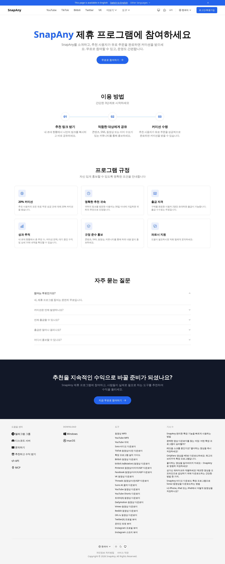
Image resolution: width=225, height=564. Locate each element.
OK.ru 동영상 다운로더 (126, 515)
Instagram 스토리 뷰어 (126, 532)
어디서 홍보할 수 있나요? (48, 339)
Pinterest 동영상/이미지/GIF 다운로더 (133, 467)
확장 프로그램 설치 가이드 (127, 454)
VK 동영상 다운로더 (124, 476)
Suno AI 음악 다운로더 (126, 485)
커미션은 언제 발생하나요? (48, 310)
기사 (169, 426)
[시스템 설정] (125, 546)
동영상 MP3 (120, 433)
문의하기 (20, 447)
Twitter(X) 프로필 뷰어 (126, 519)
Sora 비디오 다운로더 (125, 446)
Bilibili (77, 10)
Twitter (89, 10)
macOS (71, 440)
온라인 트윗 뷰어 (123, 523)
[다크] (120, 546)
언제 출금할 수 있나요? (46, 320)
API (171, 10)
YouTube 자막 (122, 442)
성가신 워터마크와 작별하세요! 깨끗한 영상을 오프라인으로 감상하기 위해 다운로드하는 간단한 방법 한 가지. (190, 473)
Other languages (139, 2)
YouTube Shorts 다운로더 (127, 493)
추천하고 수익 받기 (25, 454)
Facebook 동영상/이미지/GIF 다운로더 (133, 472)
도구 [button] (124, 10)
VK (100, 10)
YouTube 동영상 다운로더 (127, 489)
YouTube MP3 (122, 437)
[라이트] (116, 546)
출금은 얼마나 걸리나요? (47, 330)
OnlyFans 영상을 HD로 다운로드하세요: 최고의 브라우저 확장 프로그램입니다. (189, 457)
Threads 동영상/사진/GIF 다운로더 (132, 480)
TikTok (65, 10)
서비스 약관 (123, 552)
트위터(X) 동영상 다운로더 (127, 497)
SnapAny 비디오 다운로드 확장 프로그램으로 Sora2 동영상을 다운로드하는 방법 (188, 482)
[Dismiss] (208, 3)
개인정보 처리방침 (105, 552)
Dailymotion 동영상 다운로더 (129, 502)
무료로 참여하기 (110, 60)
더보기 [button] (110, 10)
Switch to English (119, 2)
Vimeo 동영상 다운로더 (126, 506)
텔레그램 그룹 (22, 434)
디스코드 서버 (22, 440)
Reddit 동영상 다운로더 (126, 510)
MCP (18, 467)
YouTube (51, 10)
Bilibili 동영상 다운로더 (126, 459)
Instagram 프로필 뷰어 (126, 527)
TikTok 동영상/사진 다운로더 (128, 450)
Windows (72, 434)
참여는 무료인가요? (44, 293)
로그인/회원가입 (207, 10)
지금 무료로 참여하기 (110, 400)
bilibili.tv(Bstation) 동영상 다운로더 (132, 463)
